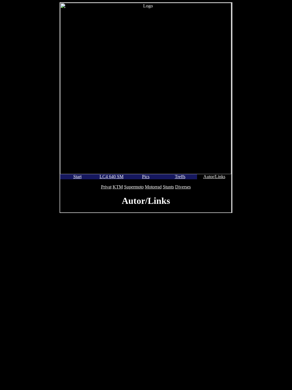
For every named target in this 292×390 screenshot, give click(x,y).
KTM (118, 186)
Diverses (183, 186)
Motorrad (153, 186)
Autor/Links (214, 176)
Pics (145, 176)
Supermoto (134, 186)
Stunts (168, 186)
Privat (106, 186)
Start (77, 176)
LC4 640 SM (111, 176)
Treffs (180, 176)
